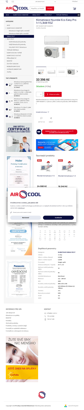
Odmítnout (21, 208)
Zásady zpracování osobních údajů (22, 212)
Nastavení (25, 218)
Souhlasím (58, 218)
